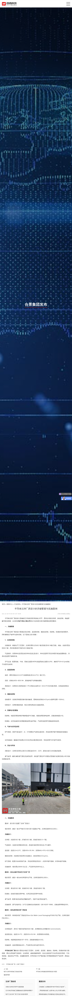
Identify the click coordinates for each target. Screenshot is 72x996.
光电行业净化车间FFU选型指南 (15, 987)
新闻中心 (10, 604)
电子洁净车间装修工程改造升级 (13, 971)
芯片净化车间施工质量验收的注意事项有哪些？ (19, 990)
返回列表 (7, 975)
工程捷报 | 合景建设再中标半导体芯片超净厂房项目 (52, 987)
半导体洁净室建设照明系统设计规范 (46, 971)
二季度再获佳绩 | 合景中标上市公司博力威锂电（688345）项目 (52, 990)
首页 (3, 604)
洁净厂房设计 (20, 964)
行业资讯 (17, 604)
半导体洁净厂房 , (11, 964)
